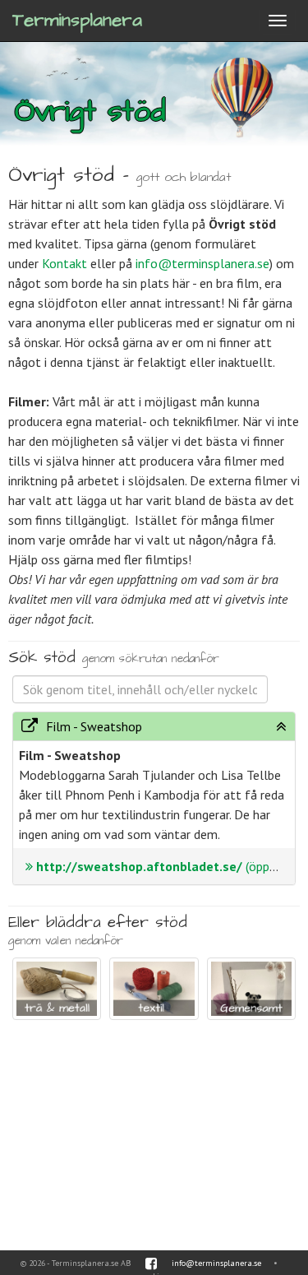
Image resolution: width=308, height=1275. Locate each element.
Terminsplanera (77, 20)
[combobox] (140, 689)
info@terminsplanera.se (202, 263)
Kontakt (64, 263)
